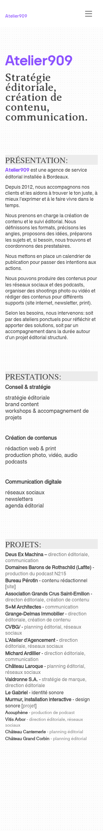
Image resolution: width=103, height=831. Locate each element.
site (10, 586)
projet (29, 705)
